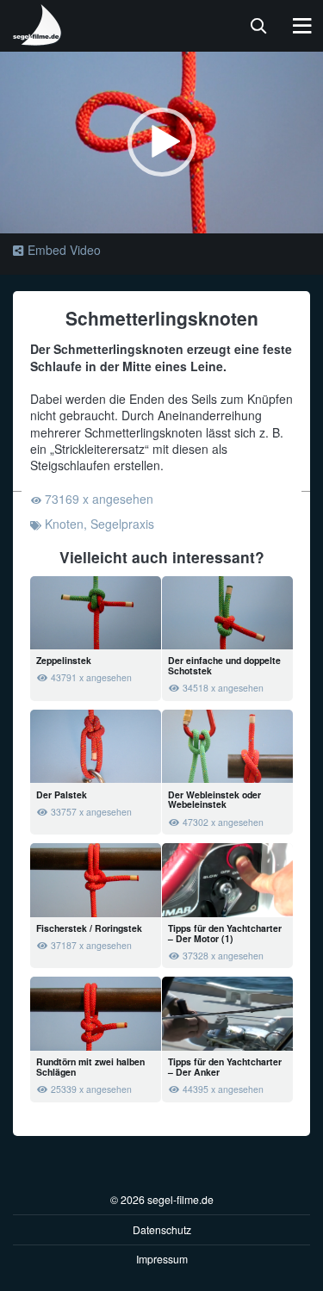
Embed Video (64, 249)
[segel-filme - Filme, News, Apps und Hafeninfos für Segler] (38, 38)
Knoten (64, 523)
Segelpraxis (122, 523)
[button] (161, 142)
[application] (161, 142)
